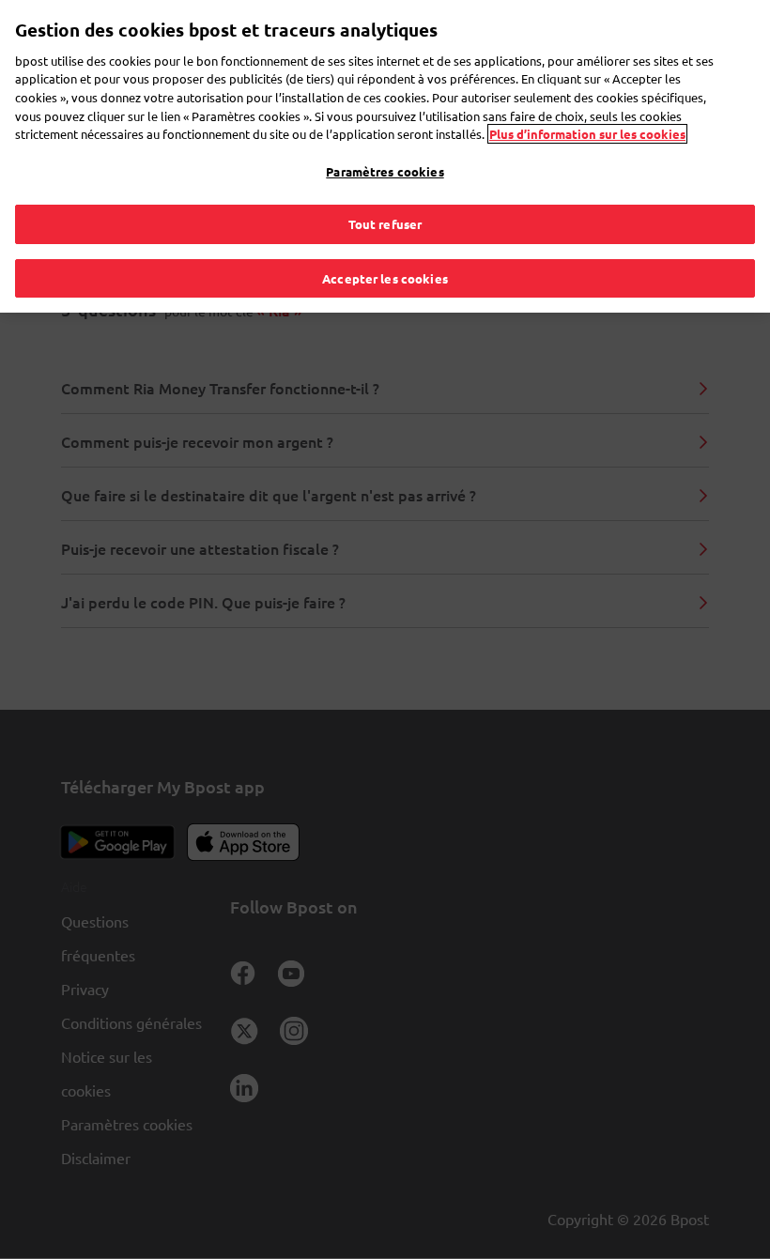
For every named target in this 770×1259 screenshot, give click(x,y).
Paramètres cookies (384, 171)
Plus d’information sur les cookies (587, 134)
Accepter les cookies (385, 278)
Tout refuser (385, 224)
